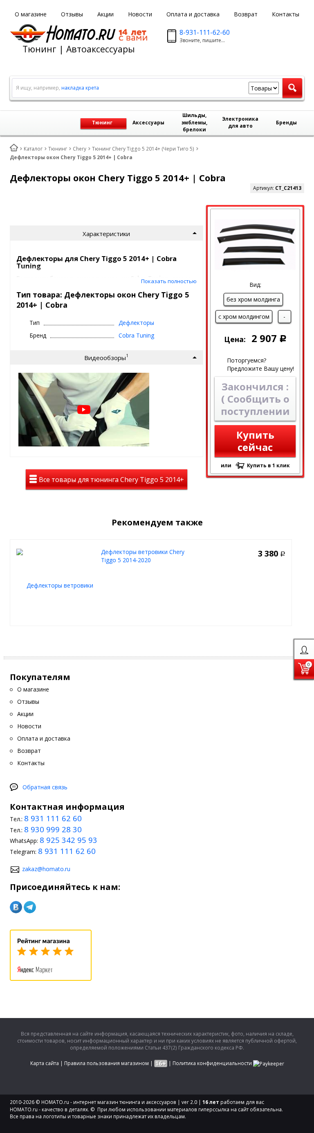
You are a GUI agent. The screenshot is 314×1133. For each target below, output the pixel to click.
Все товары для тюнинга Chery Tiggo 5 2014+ (110, 479)
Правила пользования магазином (106, 1063)
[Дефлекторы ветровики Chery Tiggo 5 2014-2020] (56, 584)
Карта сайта (44, 1063)
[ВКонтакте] (16, 907)
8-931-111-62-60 (204, 32)
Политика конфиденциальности (212, 1063)
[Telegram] (30, 907)
